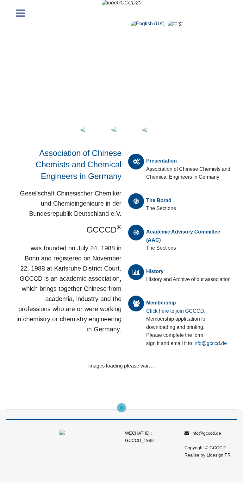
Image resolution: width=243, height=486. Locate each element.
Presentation (161, 160)
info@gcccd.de (210, 343)
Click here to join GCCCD (175, 311)
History (155, 271)
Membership (161, 302)
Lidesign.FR (219, 454)
